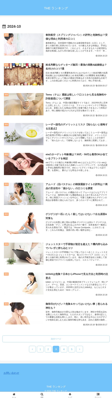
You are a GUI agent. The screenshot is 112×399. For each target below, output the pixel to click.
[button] (103, 378)
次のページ (56, 339)
